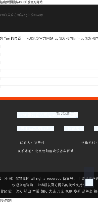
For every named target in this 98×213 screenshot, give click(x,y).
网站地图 (6, 200)
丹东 (60, 191)
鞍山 (27, 191)
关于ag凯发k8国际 (37, 128)
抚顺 (69, 191)
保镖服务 (76, 128)
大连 (52, 191)
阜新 (77, 191)
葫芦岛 (87, 191)
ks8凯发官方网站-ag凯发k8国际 (21, 15)
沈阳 (19, 191)
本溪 (35, 191)
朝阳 (44, 191)
